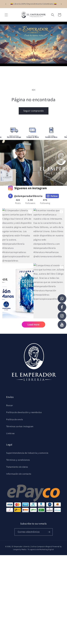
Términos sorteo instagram (20, 426)
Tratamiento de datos (17, 466)
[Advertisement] (33, 588)
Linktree (10, 433)
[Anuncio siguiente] (61, 4)
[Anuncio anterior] (5, 4)
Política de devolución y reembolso (24, 412)
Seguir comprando (33, 110)
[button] (6, 14)
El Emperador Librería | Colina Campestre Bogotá (32, 546)
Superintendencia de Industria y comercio (27, 452)
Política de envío (14, 419)
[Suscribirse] (49, 532)
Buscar (9, 405)
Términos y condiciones (18, 459)
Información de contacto (18, 473)
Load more (33, 324)
